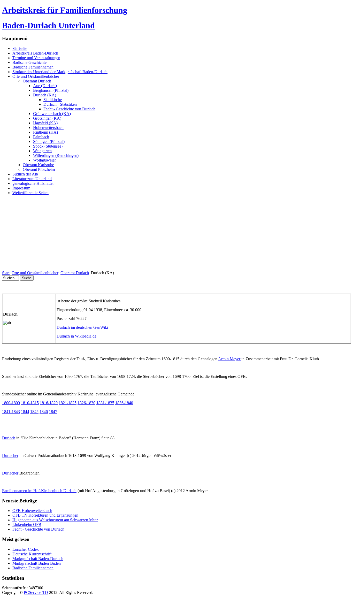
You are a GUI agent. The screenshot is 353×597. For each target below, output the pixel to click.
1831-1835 (105, 403)
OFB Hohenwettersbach (32, 510)
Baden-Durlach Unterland (48, 25)
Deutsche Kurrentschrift (31, 554)
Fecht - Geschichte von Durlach (38, 529)
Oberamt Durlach (74, 273)
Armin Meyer (229, 359)
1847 (53, 411)
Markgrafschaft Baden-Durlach (37, 558)
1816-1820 (49, 403)
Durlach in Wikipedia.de (76, 336)
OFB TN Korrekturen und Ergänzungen (45, 515)
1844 (25, 411)
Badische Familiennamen (32, 568)
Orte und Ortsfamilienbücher (35, 273)
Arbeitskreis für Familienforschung (64, 10)
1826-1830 (86, 403)
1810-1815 (30, 403)
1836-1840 (124, 403)
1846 (44, 411)
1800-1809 (11, 403)
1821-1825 (67, 403)
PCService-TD (36, 592)
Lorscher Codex (25, 549)
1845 (34, 411)
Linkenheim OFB (26, 524)
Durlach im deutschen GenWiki (82, 327)
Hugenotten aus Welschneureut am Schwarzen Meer (55, 520)
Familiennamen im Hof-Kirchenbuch (39, 490)
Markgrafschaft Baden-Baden (36, 563)
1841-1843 (11, 411)
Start (6, 273)
